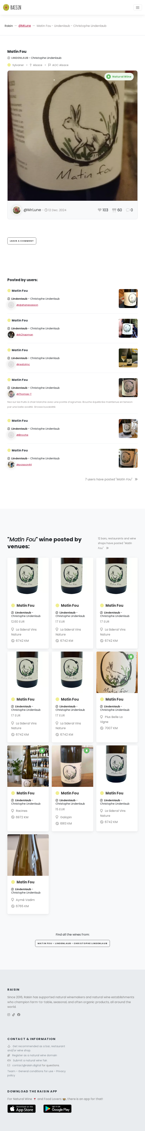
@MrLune (25, 26)
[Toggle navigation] (137, 7)
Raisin (9, 26)
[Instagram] (8, 1015)
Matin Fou (25, 605)
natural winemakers (70, 997)
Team (11, 1071)
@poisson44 (24, 464)
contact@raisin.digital (26, 1065)
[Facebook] (18, 1015)
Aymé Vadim (25, 900)
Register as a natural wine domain (34, 1055)
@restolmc (23, 364)
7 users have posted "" (109, 479)
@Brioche (22, 434)
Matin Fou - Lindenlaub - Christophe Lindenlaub (72, 943)
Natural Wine (22, 1099)
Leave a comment (22, 240)
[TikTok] (13, 1015)
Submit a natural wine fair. (30, 1060)
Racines (21, 811)
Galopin (66, 817)
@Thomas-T (24, 394)
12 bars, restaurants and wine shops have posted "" (117, 543)
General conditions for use (36, 1071)
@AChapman (24, 334)
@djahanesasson (27, 304)
